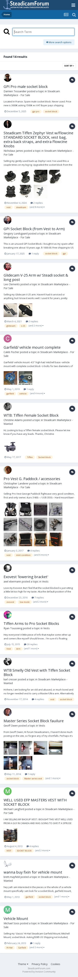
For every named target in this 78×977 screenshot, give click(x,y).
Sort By (68, 66)
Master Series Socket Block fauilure (34, 720)
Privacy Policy (40, 964)
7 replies (39, 597)
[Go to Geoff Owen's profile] (8, 712)
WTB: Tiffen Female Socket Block (31, 415)
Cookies (55, 964)
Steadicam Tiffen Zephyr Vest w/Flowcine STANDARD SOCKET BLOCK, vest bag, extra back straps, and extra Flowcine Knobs (38, 139)
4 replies (35, 550)
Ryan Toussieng (13, 628)
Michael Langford (14, 809)
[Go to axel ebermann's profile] (8, 568)
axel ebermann (12, 581)
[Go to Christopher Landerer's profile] (8, 470)
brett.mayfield (12, 877)
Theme (22, 964)
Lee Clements (12, 284)
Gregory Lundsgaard (16, 233)
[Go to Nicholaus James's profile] (8, 124)
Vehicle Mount (16, 918)
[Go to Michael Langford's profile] (8, 791)
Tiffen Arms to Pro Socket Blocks (31, 623)
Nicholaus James (13, 150)
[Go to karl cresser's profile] (8, 661)
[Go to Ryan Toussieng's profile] (8, 615)
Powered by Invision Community (39, 971)
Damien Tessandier (15, 91)
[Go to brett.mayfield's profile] (8, 863)
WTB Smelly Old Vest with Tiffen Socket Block (37, 672)
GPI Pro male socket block (26, 86)
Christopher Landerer (16, 483)
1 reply (35, 253)
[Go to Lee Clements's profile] (8, 266)
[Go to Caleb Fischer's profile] (8, 339)
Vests (45, 581)
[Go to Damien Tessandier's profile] (8, 78)
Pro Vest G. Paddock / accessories (32, 478)
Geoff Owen (11, 725)
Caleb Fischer (11, 352)
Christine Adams (13, 420)
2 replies (38, 202)
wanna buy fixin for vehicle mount (33, 872)
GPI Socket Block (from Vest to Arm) (34, 228)
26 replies (32, 644)
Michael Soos (11, 923)
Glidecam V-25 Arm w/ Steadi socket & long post (36, 277)
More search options (59, 42)
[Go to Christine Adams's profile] (8, 406)
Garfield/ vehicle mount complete (32, 347)
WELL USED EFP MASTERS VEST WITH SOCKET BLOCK (35, 802)
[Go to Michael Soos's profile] (8, 910)
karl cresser (10, 679)
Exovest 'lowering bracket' (26, 576)
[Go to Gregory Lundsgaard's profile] (8, 220)
